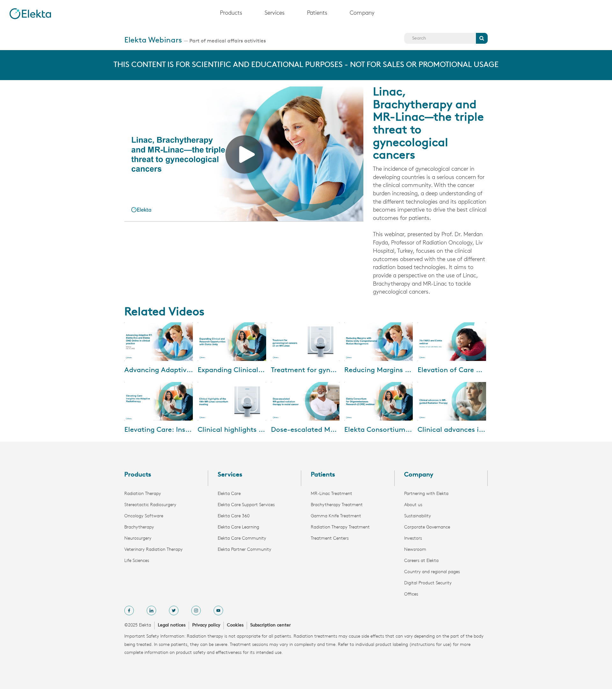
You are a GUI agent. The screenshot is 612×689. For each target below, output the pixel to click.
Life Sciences (136, 560)
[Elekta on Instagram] (196, 610)
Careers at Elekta (421, 560)
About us (413, 505)
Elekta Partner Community (244, 549)
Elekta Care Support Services (246, 505)
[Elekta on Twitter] (173, 610)
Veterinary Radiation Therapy (153, 549)
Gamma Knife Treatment (336, 516)
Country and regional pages (432, 572)
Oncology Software (143, 516)
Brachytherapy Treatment (337, 505)
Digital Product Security (428, 583)
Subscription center (270, 625)
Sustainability (417, 516)
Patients (317, 13)
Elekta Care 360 (234, 516)
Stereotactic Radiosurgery (150, 505)
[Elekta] (30, 13)
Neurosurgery (137, 538)
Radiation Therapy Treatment (340, 527)
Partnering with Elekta (426, 493)
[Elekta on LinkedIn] (151, 610)
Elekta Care (229, 493)
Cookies (235, 625)
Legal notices (172, 625)
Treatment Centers (330, 538)
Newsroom (415, 549)
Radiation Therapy (142, 493)
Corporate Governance (427, 527)
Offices (411, 594)
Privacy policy (206, 625)
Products (231, 13)
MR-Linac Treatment (331, 493)
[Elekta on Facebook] (129, 610)
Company (362, 13)
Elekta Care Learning (238, 527)
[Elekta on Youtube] (218, 610)
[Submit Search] (482, 38)
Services (275, 13)
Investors (413, 538)
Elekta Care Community (242, 538)
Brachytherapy (139, 527)
